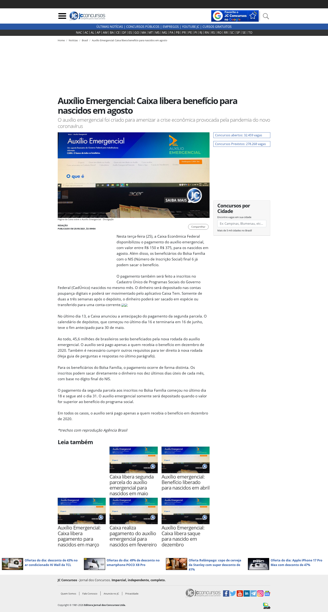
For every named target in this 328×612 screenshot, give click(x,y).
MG (164, 32)
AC (86, 32)
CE (118, 32)
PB (178, 32)
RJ (200, 32)
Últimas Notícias (109, 27)
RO (219, 32)
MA (143, 32)
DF (124, 32)
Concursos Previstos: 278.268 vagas (240, 144)
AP (98, 32)
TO (250, 32)
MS (157, 32)
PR (184, 32)
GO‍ (136, 32)
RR (226, 32)
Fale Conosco (89, 593)
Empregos (171, 27)
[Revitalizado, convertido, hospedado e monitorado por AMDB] (266, 605)
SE (244, 32)
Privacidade (131, 593)
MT (150, 32)
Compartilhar (198, 226)
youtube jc (190, 27)
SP (238, 32)
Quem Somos (68, 593)
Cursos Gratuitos (217, 27)
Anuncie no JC (111, 593)
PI (195, 32)
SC (232, 32)
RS (213, 32)
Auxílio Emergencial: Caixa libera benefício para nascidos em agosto (129, 40)
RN (207, 32)
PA (171, 32)
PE (190, 32)
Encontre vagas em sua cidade (234, 217)
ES (130, 32)
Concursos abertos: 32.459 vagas (238, 135)
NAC (79, 32)
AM (105, 32)
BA (112, 32)
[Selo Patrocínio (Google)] (235, 15)
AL (92, 32)
